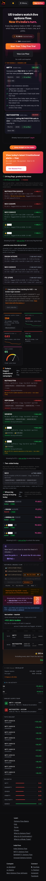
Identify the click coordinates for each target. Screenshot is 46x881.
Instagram (34, 873)
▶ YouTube (35, 867)
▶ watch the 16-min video (31, 555)
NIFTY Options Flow (21, 852)
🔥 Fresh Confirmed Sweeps (13, 574)
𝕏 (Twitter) (35, 870)
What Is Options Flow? (22, 833)
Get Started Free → (16, 169)
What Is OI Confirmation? (23, 836)
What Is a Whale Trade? (22, 839)
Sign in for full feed (37, 600)
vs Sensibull (11, 867)
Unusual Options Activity (23, 858)
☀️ (13, 3)
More (32, 585)
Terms (16, 827)
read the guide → (11, 555)
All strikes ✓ (27, 582)
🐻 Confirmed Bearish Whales (13, 571)
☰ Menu (23, 3)
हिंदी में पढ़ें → (11, 559)
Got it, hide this (11, 307)
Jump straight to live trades (24, 147)
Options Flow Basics (21, 821)
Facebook (34, 876)
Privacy (16, 830)
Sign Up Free (38, 3)
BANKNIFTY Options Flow (23, 855)
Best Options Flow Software (17, 873)
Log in (32, 138)
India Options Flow (20, 848)
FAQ (15, 824)
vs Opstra (10, 870)
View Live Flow (23, 54)
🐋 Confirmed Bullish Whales (13, 568)
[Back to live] (42, 574)
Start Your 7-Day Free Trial (23, 46)
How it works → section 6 (16, 610)
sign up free (21, 241)
